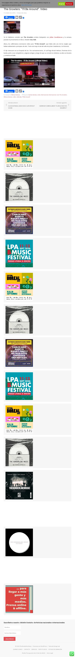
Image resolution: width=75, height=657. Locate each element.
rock (58, 95)
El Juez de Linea (22, 13)
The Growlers (63, 95)
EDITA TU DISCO (43, 649)
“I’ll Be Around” (26, 97)
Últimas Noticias (15, 95)
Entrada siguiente (53, 105)
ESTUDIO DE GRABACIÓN (55, 649)
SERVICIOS (34, 649)
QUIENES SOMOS (17, 649)
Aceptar (61, 4)
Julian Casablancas (56, 37)
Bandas (35, 95)
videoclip (19, 97)
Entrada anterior (21, 105)
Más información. (26, 5)
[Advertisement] (17, 126)
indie (39, 95)
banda (30, 95)
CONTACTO (27, 649)
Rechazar (69, 4)
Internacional (44, 95)
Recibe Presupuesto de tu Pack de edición (33, 653)
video (14, 97)
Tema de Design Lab (54, 646)
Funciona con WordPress (40, 646)
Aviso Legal (50, 653)
